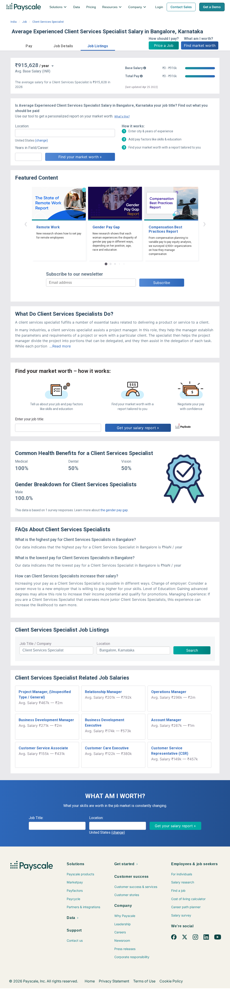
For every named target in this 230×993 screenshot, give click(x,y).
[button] (29, 45)
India (14, 21)
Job (24, 21)
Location (103, 644)
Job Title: (36, 818)
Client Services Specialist (48, 21)
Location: (22, 126)
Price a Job (163, 45)
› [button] (204, 223)
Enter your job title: (29, 419)
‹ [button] (25, 223)
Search (192, 650)
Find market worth (199, 45)
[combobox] (65, 133)
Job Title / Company (35, 644)
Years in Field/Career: (32, 148)
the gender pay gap (114, 510)
